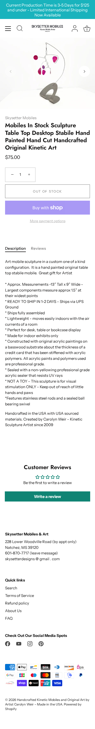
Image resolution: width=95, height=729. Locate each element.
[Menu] (8, 28)
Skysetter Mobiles (20, 117)
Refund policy (17, 603)
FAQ (9, 618)
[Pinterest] (41, 643)
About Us (13, 610)
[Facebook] (7, 643)
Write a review (47, 496)
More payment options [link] (47, 221)
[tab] (18, 249)
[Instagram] (29, 643)
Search (11, 588)
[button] (10, 71)
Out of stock (47, 191)
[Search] (19, 29)
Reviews (38, 248)
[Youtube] (18, 643)
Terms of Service (19, 595)
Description (15, 248)
